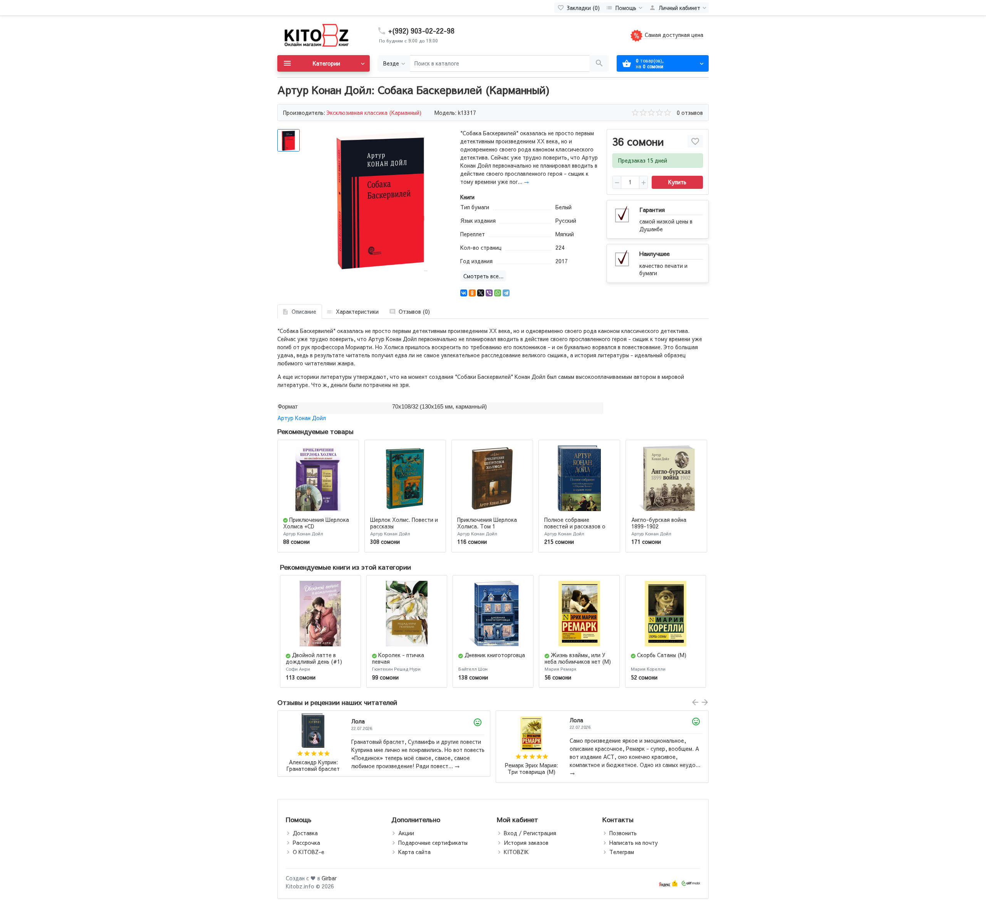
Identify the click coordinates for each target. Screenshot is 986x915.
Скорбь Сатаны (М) (661, 655)
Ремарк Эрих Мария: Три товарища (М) (313, 768)
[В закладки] (695, 141)
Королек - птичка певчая (398, 658)
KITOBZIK (516, 852)
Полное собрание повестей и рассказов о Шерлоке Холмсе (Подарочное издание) (574, 529)
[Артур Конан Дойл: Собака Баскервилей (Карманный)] (380, 200)
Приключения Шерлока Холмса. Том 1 (487, 523)
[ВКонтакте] (463, 292)
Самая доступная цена (673, 35)
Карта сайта (414, 852)
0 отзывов (690, 112)
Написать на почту (633, 842)
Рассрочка (306, 842)
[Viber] (489, 292)
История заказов (526, 842)
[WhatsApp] (497, 292)
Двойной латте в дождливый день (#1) (314, 658)
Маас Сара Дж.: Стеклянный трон (532, 765)
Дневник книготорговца (494, 655)
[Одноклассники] (472, 292)
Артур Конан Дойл (301, 418)
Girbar (329, 878)
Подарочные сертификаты (433, 842)
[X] (480, 292)
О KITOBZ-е (308, 852)
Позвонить (623, 833)
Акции (406, 833)
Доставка (305, 833)
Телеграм (621, 852)
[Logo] (315, 35)
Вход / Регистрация (530, 833)
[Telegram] (506, 292)
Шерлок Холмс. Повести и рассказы (404, 523)
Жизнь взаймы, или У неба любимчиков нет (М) (578, 658)
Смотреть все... (483, 276)
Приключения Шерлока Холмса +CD (316, 523)
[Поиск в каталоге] (599, 63)
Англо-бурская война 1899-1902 (658, 523)
